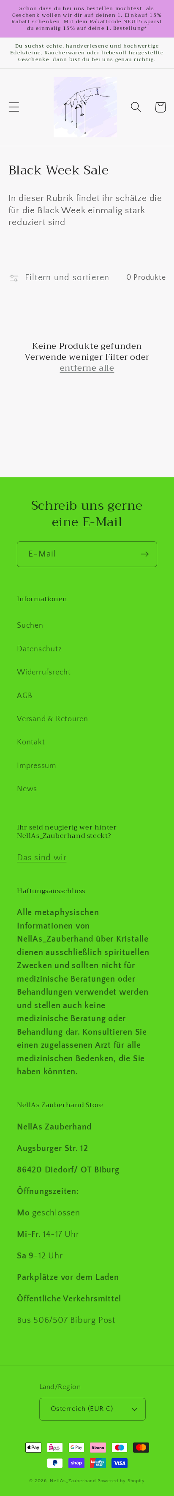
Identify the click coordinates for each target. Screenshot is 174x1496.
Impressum (36, 766)
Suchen (30, 625)
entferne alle (87, 368)
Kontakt (31, 742)
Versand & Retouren (52, 719)
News (27, 789)
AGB (24, 696)
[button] (14, 107)
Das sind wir (41, 857)
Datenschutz (39, 649)
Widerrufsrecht (44, 672)
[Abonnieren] (145, 554)
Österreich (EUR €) (82, 1409)
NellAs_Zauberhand (72, 1480)
